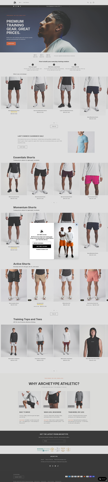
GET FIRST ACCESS (42, 246)
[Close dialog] (76, 224)
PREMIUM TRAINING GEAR (42, 249)
